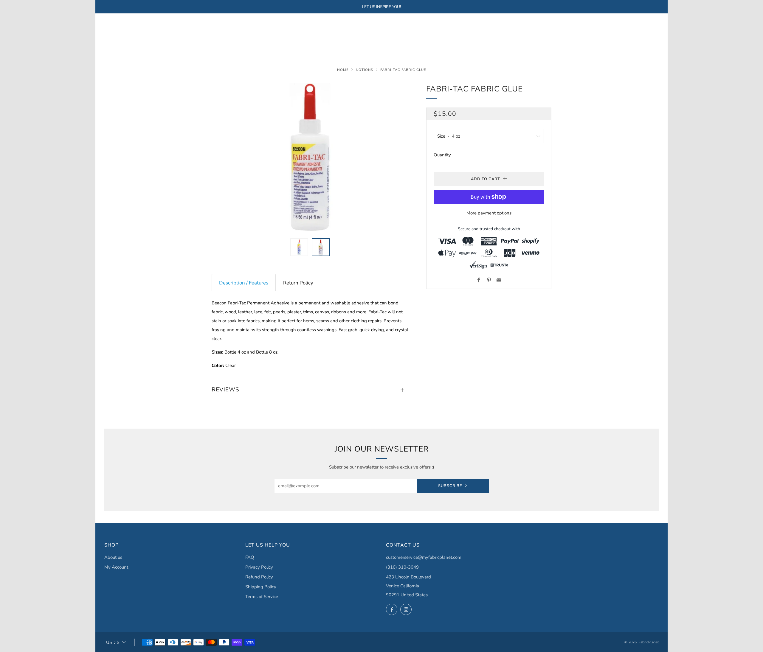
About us (113, 557)
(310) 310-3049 (402, 567)
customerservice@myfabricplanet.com (423, 557)
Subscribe (450, 485)
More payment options (488, 213)
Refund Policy (259, 577)
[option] (310, 157)
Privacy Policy (259, 567)
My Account (116, 567)
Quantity (442, 155)
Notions (364, 70)
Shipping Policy (260, 587)
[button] (299, 247)
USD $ (112, 642)
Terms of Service (261, 597)
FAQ (249, 557)
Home (343, 70)
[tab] (244, 283)
